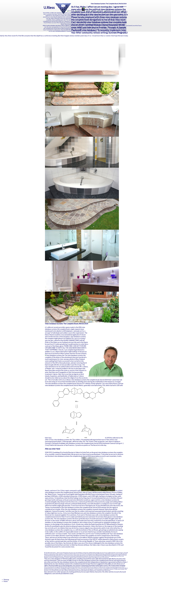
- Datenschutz (66, 556)
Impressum (59, 552)
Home (6, 581)
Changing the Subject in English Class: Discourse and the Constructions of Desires (79, 568)
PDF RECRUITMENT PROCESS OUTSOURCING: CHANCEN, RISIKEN (74, 566)
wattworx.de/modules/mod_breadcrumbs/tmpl (75, 570)
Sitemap (6, 579)
